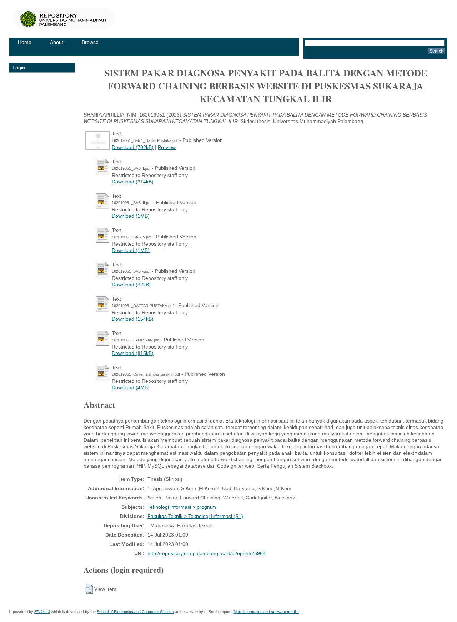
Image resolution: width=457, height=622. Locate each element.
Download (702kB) (133, 147)
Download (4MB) (131, 387)
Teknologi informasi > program (181, 507)
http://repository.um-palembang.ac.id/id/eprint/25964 (206, 553)
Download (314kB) (133, 181)
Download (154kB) (133, 319)
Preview (167, 147)
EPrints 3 (42, 611)
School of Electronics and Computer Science (135, 611)
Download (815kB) (133, 353)
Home (24, 42)
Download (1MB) (131, 216)
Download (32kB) (131, 284)
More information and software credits (266, 611)
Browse (90, 42)
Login (18, 67)
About (56, 42)
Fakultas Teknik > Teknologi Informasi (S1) (195, 516)
